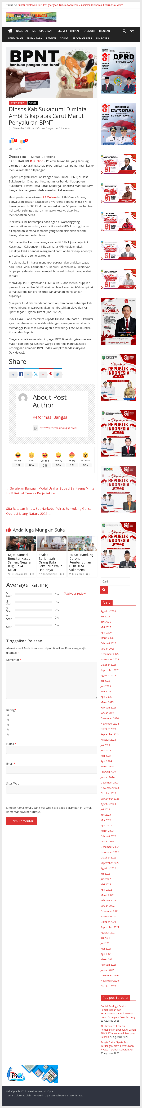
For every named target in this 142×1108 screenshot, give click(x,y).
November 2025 (110, 659)
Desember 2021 (110, 911)
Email (10, 764)
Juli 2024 (105, 745)
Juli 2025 (105, 680)
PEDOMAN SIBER (82, 38)
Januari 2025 (107, 713)
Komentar (13, 660)
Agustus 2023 (108, 804)
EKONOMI (89, 30)
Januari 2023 (107, 841)
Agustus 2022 (108, 868)
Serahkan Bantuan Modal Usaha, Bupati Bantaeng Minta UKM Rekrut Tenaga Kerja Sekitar (50, 490)
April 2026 (106, 632)
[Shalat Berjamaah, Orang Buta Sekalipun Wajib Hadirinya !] (51, 538)
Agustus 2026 (108, 611)
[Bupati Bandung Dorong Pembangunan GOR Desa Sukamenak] (82, 538)
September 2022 (110, 863)
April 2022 (106, 889)
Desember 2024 (110, 718)
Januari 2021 (107, 970)
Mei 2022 (106, 884)
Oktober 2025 (108, 664)
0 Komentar (64, 128)
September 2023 (110, 798)
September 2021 (110, 927)
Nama (11, 744)
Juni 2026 (106, 621)
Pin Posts (102, 38)
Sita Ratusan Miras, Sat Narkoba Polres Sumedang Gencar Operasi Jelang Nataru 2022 (49, 511)
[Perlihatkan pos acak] (132, 31)
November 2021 (110, 916)
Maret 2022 (107, 895)
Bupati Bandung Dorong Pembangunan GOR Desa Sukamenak (81, 562)
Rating (11, 710)
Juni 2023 (106, 814)
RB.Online (36, 161)
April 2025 (106, 696)
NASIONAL (22, 30)
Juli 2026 (105, 616)
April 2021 (106, 954)
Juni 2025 (106, 686)
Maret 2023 (107, 830)
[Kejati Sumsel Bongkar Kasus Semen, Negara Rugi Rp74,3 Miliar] (21, 538)
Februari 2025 (108, 707)
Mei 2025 (106, 691)
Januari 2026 (107, 648)
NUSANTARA (34, 38)
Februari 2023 (108, 836)
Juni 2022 (106, 879)
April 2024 (106, 761)
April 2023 (106, 825)
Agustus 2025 (108, 675)
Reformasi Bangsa (45, 128)
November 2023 (110, 788)
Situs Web (12, 783)
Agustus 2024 (108, 739)
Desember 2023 (110, 782)
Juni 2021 (106, 943)
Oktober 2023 (108, 793)
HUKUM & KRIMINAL (67, 30)
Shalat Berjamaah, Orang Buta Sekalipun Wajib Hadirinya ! (51, 562)
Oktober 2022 (108, 857)
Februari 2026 (108, 643)
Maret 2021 (107, 959)
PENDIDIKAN (15, 38)
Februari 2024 (108, 771)
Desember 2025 (110, 654)
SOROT (64, 38)
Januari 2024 (107, 777)
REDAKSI (51, 38)
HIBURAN (104, 30)
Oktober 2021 (108, 921)
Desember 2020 (110, 975)
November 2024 (110, 723)
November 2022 (110, 852)
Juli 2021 (105, 938)
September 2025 (110, 670)
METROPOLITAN (42, 30)
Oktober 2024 (108, 729)
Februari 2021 (108, 964)
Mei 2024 (106, 755)
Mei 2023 (106, 820)
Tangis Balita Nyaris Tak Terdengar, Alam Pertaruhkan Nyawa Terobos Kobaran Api (117, 1046)
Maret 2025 (107, 702)
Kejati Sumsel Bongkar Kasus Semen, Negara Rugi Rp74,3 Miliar (19, 562)
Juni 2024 (106, 750)
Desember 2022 (110, 846)
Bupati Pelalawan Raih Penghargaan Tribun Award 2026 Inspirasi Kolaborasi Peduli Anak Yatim (70, 5)
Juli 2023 (105, 809)
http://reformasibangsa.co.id (58, 428)
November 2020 (110, 980)
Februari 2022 (108, 900)
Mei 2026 (106, 627)
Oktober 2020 (108, 986)
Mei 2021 (106, 948)
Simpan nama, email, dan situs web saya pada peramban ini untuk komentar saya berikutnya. (49, 810)
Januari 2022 (107, 905)
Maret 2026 (107, 638)
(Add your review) (75, 593)
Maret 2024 (107, 766)
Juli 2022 (105, 873)
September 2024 (110, 734)
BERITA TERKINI (18, 103)
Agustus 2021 (108, 932)
